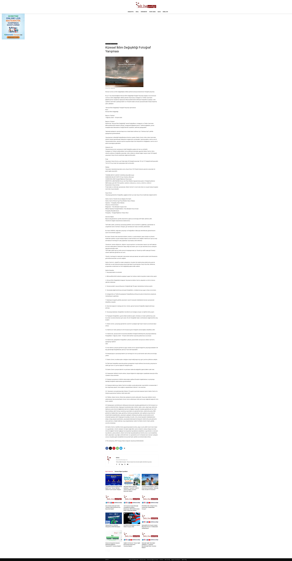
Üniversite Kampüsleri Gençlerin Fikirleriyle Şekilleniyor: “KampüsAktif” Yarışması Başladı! (113, 544)
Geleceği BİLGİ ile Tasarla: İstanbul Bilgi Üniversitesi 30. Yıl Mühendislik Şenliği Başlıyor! (150, 527)
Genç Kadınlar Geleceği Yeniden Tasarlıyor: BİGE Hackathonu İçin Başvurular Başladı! (112, 507)
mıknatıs (161, 559)
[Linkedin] (122, 464)
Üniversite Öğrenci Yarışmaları (111, 43)
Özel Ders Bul (143, 559)
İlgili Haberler (109, 471)
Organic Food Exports (175, 559)
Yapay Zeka (152, 11)
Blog (159, 11)
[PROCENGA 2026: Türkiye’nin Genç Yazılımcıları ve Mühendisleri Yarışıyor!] (150, 499)
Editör (117, 457)
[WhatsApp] (117, 448)
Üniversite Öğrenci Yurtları (152, 559)
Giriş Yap (165, 11)
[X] (110, 448)
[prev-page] (106, 551)
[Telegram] (120, 448)
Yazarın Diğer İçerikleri (121, 471)
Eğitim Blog (184, 559)
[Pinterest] (113, 448)
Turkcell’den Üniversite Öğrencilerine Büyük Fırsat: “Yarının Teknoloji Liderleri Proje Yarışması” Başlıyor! (113, 488)
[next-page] (109, 551)
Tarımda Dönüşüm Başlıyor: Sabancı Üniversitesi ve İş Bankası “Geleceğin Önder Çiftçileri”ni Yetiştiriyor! (150, 488)
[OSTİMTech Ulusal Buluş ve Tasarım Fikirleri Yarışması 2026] (132, 518)
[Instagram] (120, 464)
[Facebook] (106, 448)
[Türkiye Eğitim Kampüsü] (146, 5)
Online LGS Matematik (133, 559)
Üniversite (144, 11)
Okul (137, 11)
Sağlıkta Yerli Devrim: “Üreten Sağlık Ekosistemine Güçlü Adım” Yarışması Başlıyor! (132, 544)
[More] (124, 448)
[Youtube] (128, 464)
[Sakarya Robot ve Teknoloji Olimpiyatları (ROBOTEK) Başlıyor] (113, 518)
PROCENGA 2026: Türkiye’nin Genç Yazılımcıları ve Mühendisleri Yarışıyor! (149, 507)
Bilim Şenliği (167, 559)
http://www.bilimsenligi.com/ (122, 459)
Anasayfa (131, 11)
